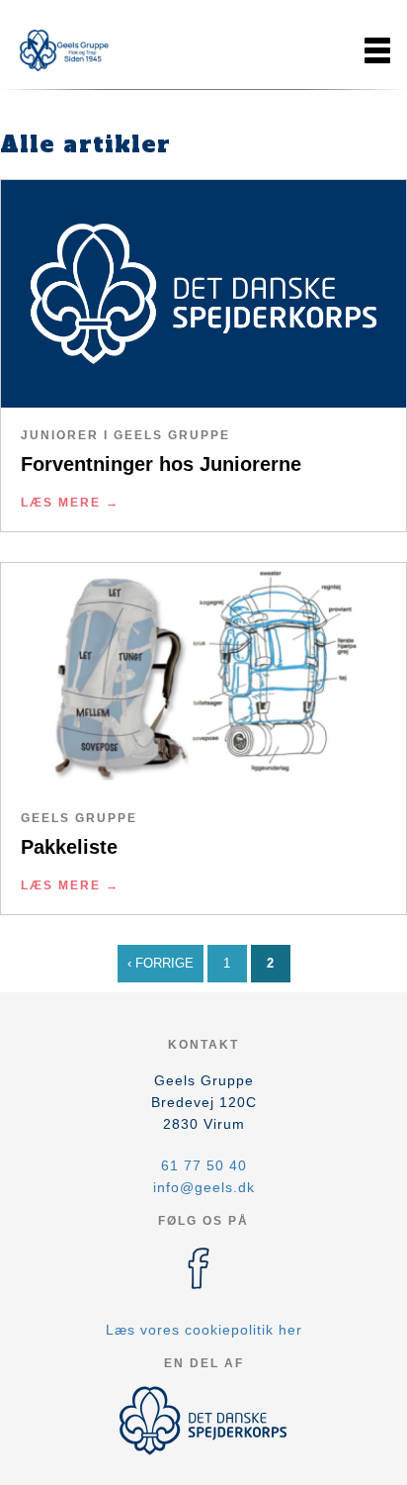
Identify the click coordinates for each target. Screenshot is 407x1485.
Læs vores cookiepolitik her (204, 1330)
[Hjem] (64, 50)
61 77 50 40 (204, 1165)
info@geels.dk (204, 1187)
